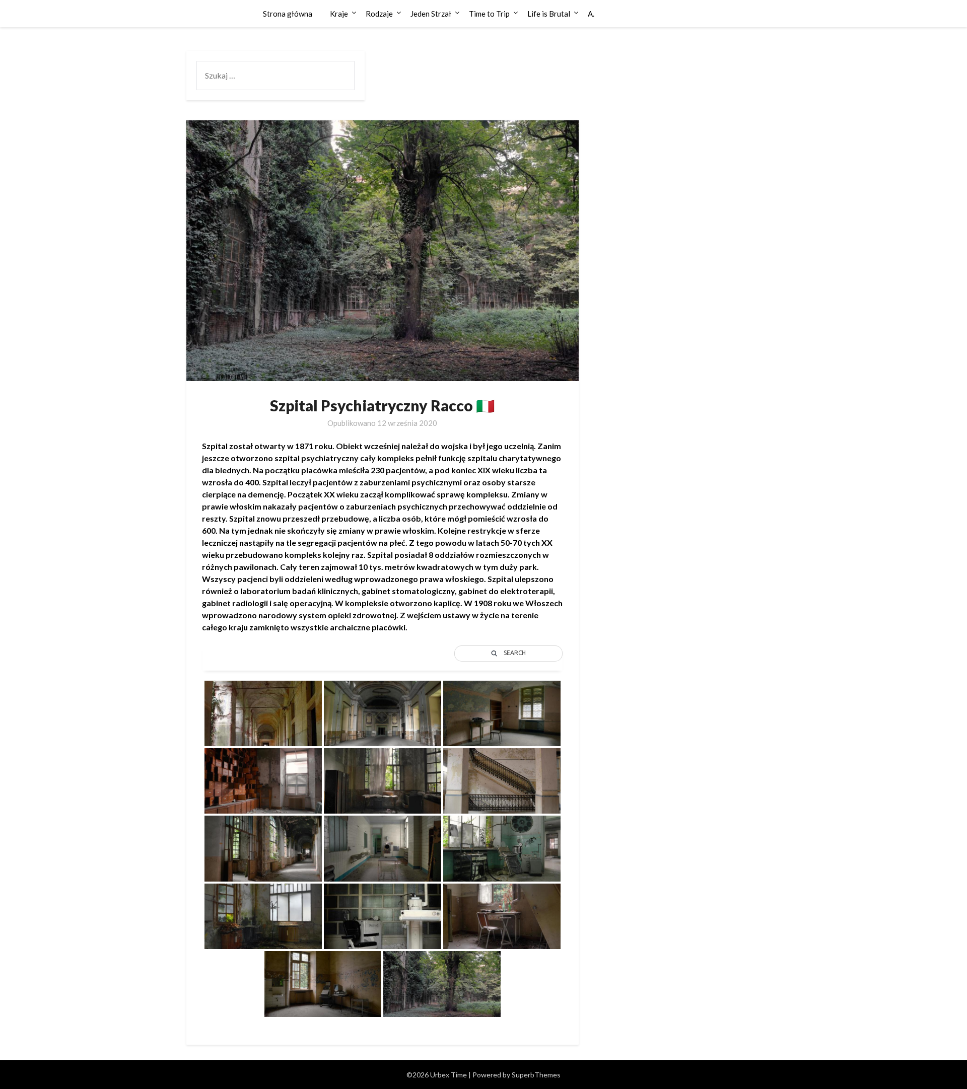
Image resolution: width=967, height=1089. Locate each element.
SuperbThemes (536, 1074)
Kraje (339, 13)
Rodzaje (379, 13)
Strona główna (287, 13)
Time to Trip (489, 13)
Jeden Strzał (430, 13)
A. (591, 13)
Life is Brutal (548, 13)
